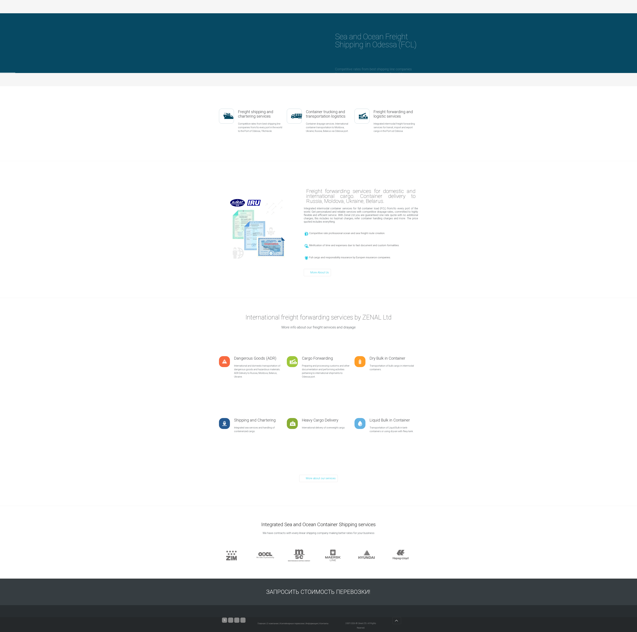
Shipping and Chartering (255, 420)
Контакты (323, 623)
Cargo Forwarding (317, 358)
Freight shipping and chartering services (255, 114)
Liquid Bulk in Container (390, 420)
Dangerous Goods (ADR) (255, 358)
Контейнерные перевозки (292, 623)
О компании (272, 623)
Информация (312, 623)
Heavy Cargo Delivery (320, 420)
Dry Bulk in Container (387, 358)
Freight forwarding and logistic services (393, 114)
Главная (261, 623)
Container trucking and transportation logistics (326, 114)
